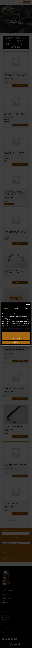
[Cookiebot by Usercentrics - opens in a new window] (23, 304)
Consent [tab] (5, 308)
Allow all (16, 333)
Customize (15, 338)
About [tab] (26, 308)
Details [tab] (16, 308)
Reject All (16, 342)
